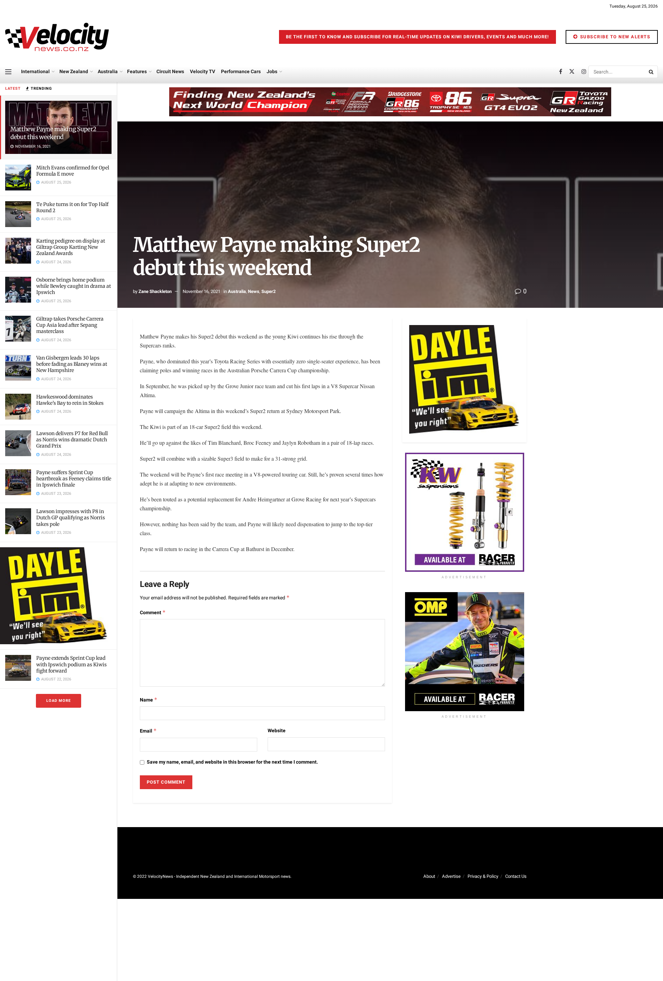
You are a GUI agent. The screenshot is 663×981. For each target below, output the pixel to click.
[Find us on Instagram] (584, 71)
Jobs (272, 71)
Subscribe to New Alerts (614, 36)
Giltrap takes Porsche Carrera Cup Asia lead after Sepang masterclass (70, 325)
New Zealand (73, 71)
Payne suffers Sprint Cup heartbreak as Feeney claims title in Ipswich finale (73, 478)
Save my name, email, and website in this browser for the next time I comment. (232, 762)
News (253, 291)
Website (277, 730)
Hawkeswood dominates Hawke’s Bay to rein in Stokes (70, 400)
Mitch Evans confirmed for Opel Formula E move (72, 171)
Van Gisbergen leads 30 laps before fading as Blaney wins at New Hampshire (71, 364)
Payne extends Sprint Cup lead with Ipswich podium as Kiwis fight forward (71, 664)
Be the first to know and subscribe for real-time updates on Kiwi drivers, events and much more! (417, 36)
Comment (153, 612)
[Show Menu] (8, 71)
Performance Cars (241, 71)
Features (137, 71)
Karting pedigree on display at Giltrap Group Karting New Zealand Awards (70, 247)
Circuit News (170, 71)
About (429, 876)
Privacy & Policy (483, 876)
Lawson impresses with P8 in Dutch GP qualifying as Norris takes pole (70, 517)
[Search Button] (651, 72)
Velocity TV (202, 71)
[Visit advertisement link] (58, 595)
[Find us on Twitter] (572, 71)
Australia (108, 71)
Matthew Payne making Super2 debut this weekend (53, 133)
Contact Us (516, 876)
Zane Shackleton (155, 291)
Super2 (268, 291)
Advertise (451, 876)
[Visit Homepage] (57, 37)
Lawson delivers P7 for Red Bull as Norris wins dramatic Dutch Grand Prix (72, 439)
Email (148, 731)
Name (148, 700)
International (35, 71)
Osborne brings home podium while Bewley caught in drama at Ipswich (73, 286)
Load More (58, 701)
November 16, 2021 (201, 291)
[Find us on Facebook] (560, 71)
